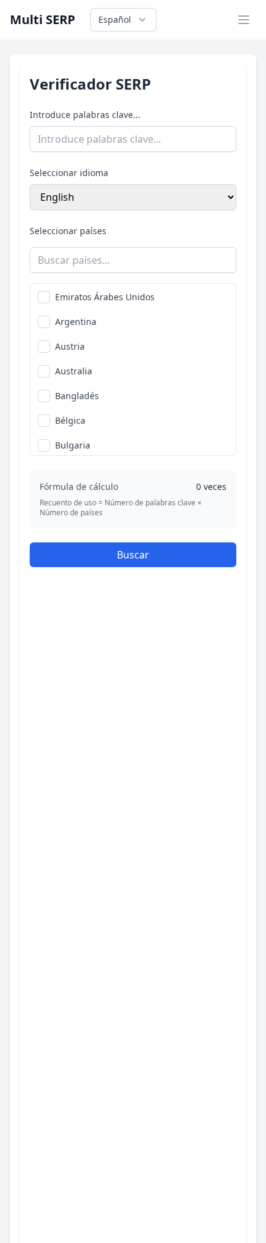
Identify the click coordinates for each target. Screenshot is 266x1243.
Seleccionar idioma (69, 173)
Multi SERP (42, 19)
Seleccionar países (68, 231)
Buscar (133, 555)
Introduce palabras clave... (85, 114)
